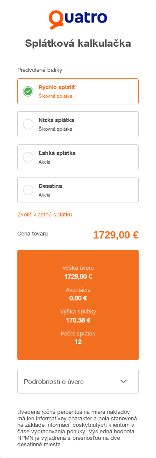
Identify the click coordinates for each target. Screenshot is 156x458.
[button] (78, 381)
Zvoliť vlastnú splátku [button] (44, 214)
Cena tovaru (32, 233)
